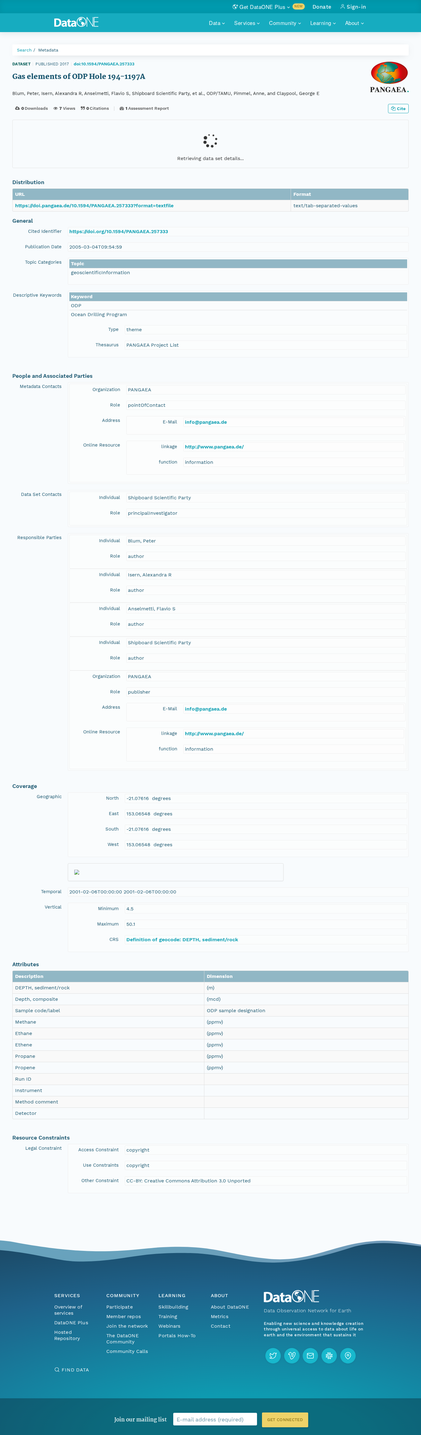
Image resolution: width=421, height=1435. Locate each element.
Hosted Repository (67, 1335)
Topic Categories (43, 262)
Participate (119, 1307)
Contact (221, 1326)
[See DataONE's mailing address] (348, 1355)
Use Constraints (101, 1165)
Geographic (49, 796)
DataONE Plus (71, 1323)
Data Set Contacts (41, 494)
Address (111, 420)
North (112, 798)
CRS (114, 939)
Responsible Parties (39, 537)
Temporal (51, 891)
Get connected (285, 1419)
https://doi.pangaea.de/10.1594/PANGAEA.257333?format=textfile (94, 205)
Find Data (75, 1370)
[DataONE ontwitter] (273, 1355)
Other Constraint (100, 1180)
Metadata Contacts (41, 386)
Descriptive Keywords (37, 295)
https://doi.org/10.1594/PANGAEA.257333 (118, 231)
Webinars (169, 1326)
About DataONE (230, 1307)
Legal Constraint (43, 1148)
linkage (169, 446)
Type (113, 329)
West (113, 844)
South (112, 829)
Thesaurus (107, 345)
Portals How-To (177, 1335)
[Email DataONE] (310, 1355)
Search (24, 49)
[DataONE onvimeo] (292, 1355)
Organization (106, 389)
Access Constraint (98, 1150)
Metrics (219, 1316)
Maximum (108, 924)
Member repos (123, 1316)
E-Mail (170, 422)
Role (115, 405)
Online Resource (101, 445)
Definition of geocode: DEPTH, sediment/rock (182, 939)
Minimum (108, 908)
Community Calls (127, 1351)
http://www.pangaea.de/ (214, 447)
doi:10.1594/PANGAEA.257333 (104, 63)
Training (167, 1316)
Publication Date (43, 246)
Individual (109, 497)
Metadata (48, 49)
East (114, 813)
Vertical (53, 907)
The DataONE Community (122, 1339)
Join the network (127, 1326)
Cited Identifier (45, 231)
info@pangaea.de (206, 422)
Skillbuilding (173, 1307)
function (168, 462)
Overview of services (68, 1310)
